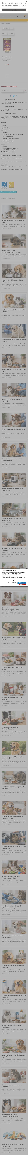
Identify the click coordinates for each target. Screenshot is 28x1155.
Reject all (22, 584)
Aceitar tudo (21, 582)
